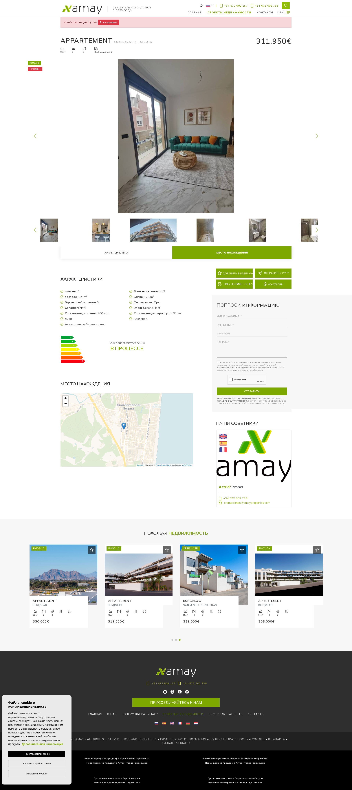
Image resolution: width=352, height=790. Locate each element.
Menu (282, 12)
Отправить (252, 391)
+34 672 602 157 (235, 5)
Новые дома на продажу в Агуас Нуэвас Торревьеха (235, 762)
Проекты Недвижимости (229, 12)
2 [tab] (176, 640)
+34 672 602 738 (266, 5)
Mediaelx (183, 743)
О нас (112, 714)
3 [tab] (180, 640)
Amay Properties (82, 9)
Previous (35, 136)
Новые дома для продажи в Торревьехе (117, 782)
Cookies (258, 739)
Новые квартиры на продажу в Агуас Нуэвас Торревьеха (117, 758)
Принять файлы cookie (37, 753)
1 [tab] (172, 640)
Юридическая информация (183, 739)
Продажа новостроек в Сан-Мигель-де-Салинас (235, 782)
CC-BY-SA (187, 465)
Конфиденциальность (229, 739)
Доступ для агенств (225, 714)
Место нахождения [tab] (232, 252)
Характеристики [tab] (116, 252)
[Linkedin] (187, 691)
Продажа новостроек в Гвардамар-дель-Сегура (235, 778)
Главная (195, 12)
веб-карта (276, 739)
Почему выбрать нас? (140, 714)
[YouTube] (165, 691)
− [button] (65, 403)
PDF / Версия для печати (238, 284)
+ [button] (65, 398)
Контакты (255, 714)
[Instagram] (172, 691)
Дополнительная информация (42, 744)
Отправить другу (276, 273)
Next (316, 136)
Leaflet (140, 465)
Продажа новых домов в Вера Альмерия (117, 778)
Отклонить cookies (36, 773)
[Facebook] (180, 691)
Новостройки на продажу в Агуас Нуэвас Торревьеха (117, 762)
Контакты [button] (265, 12)
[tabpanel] (289, 590)
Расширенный (108, 22)
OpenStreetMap (163, 465)
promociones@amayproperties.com (246, 502)
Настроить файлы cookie (37, 763)
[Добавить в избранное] (92, 550)
